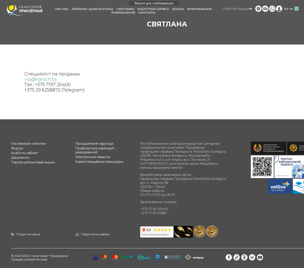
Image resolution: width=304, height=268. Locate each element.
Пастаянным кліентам (28, 144)
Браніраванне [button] (199, 9)
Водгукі (17, 148)
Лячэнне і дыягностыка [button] (92, 9)
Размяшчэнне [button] (123, 12)
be (286, 8)
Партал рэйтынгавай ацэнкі (33, 162)
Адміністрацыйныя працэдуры (99, 162)
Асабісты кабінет (24, 153)
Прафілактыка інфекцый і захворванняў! (95, 150)
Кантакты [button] (146, 12)
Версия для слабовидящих (154, 3)
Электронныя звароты (92, 157)
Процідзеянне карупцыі (94, 144)
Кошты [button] (178, 9)
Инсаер (41, 259)
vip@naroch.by (40, 79)
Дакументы (20, 158)
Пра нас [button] (62, 9)
